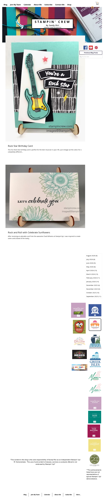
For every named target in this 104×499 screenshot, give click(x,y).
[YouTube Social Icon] (91, 48)
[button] (97, 3)
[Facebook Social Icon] (85, 48)
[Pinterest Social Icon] (96, 48)
